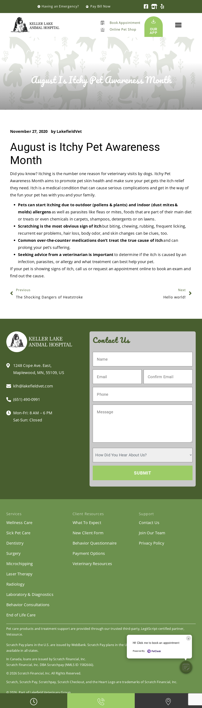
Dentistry (14, 543)
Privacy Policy (151, 543)
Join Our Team (152, 532)
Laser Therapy (19, 574)
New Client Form (88, 532)
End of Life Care (21, 615)
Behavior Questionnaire (95, 543)
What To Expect (87, 522)
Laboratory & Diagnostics (29, 594)
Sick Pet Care (18, 532)
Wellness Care (19, 522)
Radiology (15, 584)
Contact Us (149, 522)
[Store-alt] (154, 6)
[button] (178, 25)
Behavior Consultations (28, 604)
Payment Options (89, 553)
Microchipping (19, 563)
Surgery (13, 553)
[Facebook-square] (146, 6)
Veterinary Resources (92, 563)
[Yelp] (162, 6)
